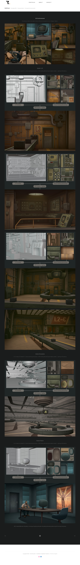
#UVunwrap (58, 526)
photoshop (63, 526)
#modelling (44, 526)
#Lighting (35, 526)
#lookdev (39, 526)
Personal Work (21, 8)
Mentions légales (53, 553)
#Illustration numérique (28, 526)
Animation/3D (14, 8)
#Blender (21, 526)
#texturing (54, 526)
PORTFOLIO (7, 8)
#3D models (16, 526)
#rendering (49, 526)
